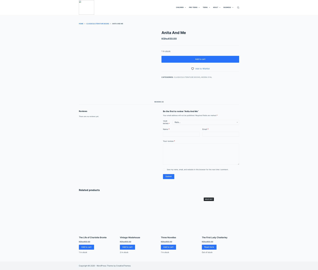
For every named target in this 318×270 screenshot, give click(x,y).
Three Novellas (168, 237)
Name (166, 129)
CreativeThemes (123, 266)
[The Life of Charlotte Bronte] (97, 214)
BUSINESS (227, 7)
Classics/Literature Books (187, 77)
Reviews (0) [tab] (159, 102)
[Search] (238, 7)
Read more (209, 247)
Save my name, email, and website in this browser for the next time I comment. (197, 169)
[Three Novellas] (179, 214)
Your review (169, 141)
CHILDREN (180, 7)
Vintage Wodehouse (130, 237)
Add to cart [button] (86, 247)
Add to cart (200, 59)
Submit (168, 176)
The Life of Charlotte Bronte (93, 237)
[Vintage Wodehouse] (138, 214)
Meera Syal (206, 77)
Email (205, 129)
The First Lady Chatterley (214, 237)
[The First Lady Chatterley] (220, 214)
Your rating (166, 122)
